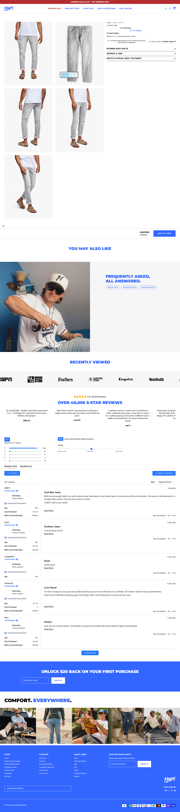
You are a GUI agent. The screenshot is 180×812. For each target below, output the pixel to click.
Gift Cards (7, 776)
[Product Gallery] (54, 120)
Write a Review (166, 474)
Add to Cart (164, 233)
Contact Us (42, 758)
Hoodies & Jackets (10, 767)
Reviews (76, 776)
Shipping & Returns (148, 287)
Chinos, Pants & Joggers (12, 761)
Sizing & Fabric (112, 287)
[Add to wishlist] (3, 226)
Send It (144, 764)
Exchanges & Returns (46, 764)
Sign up (58, 680)
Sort (153, 482)
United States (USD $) (15, 788)
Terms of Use (43, 773)
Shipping (42, 761)
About (76, 758)
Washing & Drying (129, 287)
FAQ (75, 767)
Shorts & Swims (9, 770)
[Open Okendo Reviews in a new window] (166, 466)
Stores (76, 770)
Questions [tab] (26, 467)
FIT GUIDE (137, 30)
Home (109, 23)
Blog (75, 764)
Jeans (6, 758)
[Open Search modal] (165, 8)
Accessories (8, 773)
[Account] (169, 8)
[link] (166, 790)
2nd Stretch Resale (80, 761)
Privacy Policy (43, 770)
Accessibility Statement (46, 767)
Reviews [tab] (10, 467)
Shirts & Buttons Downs (11, 764)
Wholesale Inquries (80, 773)
